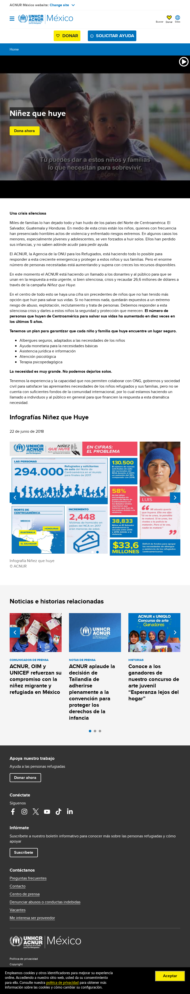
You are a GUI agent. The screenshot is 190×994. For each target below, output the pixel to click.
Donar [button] (169, 22)
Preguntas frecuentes (28, 878)
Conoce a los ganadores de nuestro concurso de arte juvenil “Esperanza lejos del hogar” (153, 682)
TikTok (58, 811)
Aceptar (170, 976)
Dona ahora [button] (24, 131)
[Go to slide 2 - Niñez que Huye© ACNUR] (98, 553)
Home (14, 49)
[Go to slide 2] (96, 732)
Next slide (175, 497)
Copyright (16, 964)
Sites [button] (177, 21)
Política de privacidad (24, 959)
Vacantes (17, 910)
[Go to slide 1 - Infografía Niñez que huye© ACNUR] (93, 553)
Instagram (24, 811)
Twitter (35, 811)
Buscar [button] (159, 21)
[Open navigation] (12, 19)
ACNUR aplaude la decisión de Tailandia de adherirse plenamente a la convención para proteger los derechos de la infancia (92, 692)
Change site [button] (59, 4)
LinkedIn (70, 811)
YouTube (47, 811)
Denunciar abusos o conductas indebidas (45, 902)
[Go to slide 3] (101, 732)
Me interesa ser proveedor (32, 918)
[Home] (35, 19)
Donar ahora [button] (25, 777)
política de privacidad (62, 983)
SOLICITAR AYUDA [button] (115, 35)
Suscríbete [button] (23, 852)
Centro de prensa (25, 894)
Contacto (17, 886)
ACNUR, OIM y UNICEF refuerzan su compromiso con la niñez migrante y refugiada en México (36, 679)
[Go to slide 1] (91, 732)
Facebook (13, 811)
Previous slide (15, 497)
